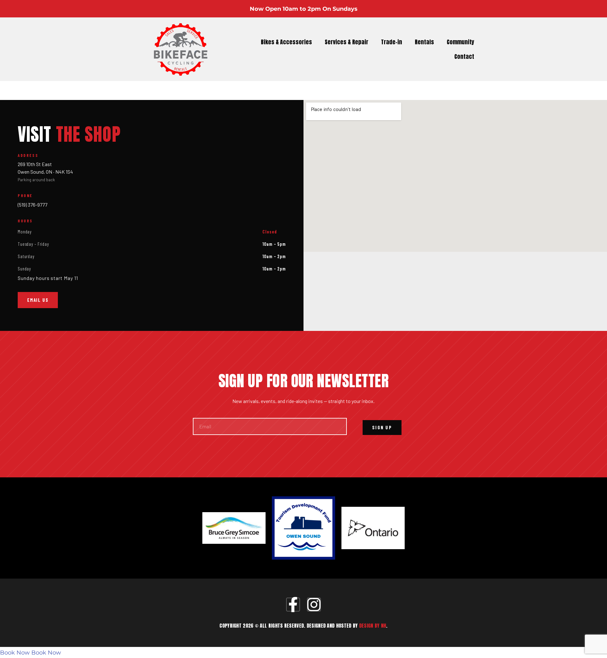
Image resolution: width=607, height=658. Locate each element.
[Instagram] (314, 604)
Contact (464, 56)
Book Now (15, 652)
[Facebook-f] (293, 604)
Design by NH (372, 625)
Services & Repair (346, 42)
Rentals (424, 42)
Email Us (37, 300)
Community (460, 42)
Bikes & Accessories (286, 42)
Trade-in (391, 42)
